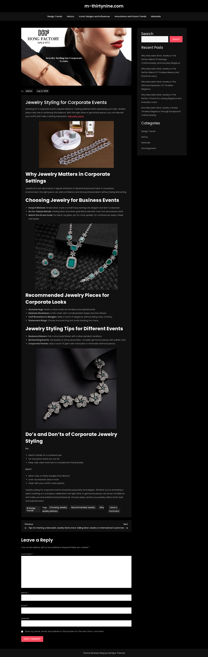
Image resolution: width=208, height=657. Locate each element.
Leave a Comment (114, 509)
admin (29, 91)
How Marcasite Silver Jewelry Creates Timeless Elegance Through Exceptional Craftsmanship (161, 111)
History (70, 16)
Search (147, 33)
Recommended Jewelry (83, 507)
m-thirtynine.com (104, 6)
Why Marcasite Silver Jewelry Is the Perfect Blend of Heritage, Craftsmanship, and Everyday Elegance (160, 59)
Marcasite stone (76, 116)
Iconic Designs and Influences (94, 16)
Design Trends (54, 16)
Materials (156, 16)
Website (25, 618)
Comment (27, 554)
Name (25, 592)
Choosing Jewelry (58, 507)
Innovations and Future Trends (130, 16)
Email (24, 605)
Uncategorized (148, 148)
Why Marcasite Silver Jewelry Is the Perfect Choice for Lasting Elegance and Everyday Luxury (161, 98)
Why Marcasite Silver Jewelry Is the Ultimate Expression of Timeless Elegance (158, 85)
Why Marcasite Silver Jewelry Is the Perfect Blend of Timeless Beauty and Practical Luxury (160, 72)
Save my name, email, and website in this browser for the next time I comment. (64, 631)
